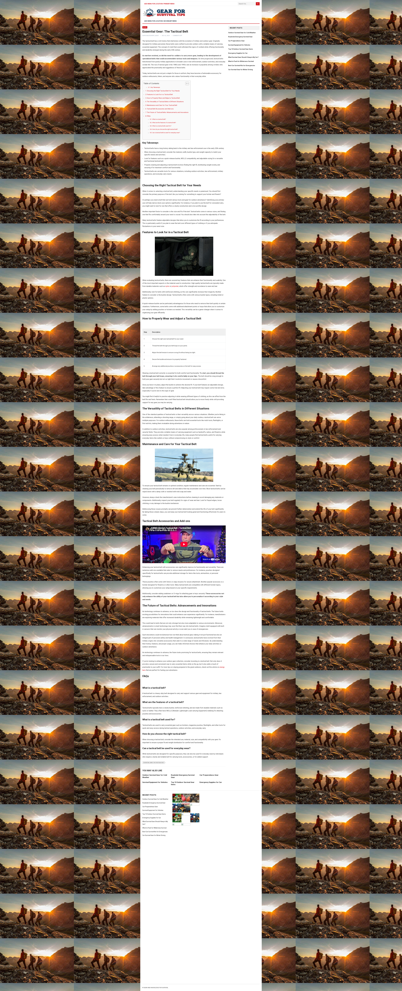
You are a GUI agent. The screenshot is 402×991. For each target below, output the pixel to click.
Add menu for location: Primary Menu (159, 4)
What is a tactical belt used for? (161, 126)
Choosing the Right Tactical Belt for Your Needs (163, 91)
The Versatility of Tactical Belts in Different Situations (165, 102)
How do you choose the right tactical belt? (165, 129)
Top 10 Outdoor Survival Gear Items (240, 49)
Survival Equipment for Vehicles (155, 782)
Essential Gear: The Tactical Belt (153, 762)
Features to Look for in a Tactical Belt (160, 94)
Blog (144, 27)
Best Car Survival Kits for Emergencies (241, 65)
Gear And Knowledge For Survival (156, 987)
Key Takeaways (155, 87)
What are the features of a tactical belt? (164, 122)
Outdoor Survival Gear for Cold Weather (242, 32)
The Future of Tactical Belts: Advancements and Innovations (167, 112)
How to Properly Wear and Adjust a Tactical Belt (163, 98)
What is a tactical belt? (159, 119)
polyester (175, 286)
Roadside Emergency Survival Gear (240, 37)
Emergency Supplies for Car (211, 782)
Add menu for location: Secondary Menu (160, 21)
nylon (167, 286)
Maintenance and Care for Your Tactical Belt (162, 105)
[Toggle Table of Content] (186, 83)
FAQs (149, 116)
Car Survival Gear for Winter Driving (240, 69)
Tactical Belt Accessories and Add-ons (160, 109)
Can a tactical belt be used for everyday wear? (166, 132)
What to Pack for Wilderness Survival (241, 61)
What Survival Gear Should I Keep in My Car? (243, 57)
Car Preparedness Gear (209, 775)
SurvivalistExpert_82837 (150, 35)
